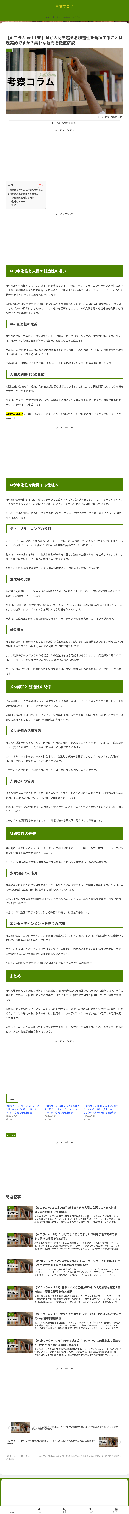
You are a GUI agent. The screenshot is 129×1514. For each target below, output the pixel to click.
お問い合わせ (64, 1494)
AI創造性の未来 (17, 201)
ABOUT (104, 1494)
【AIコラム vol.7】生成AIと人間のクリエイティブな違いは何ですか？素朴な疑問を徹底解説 (22, 1109)
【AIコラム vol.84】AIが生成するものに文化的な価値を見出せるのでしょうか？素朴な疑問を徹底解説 (100, 1109)
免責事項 (94, 1499)
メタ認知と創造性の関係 (22, 197)
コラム (12, 1135)
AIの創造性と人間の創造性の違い (26, 189)
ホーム (25, 1494)
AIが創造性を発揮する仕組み (24, 193)
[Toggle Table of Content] (39, 185)
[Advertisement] (64, 154)
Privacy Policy (35, 1499)
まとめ (13, 205)
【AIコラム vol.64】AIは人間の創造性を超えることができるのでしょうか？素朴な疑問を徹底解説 (62, 1109)
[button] (119, 839)
